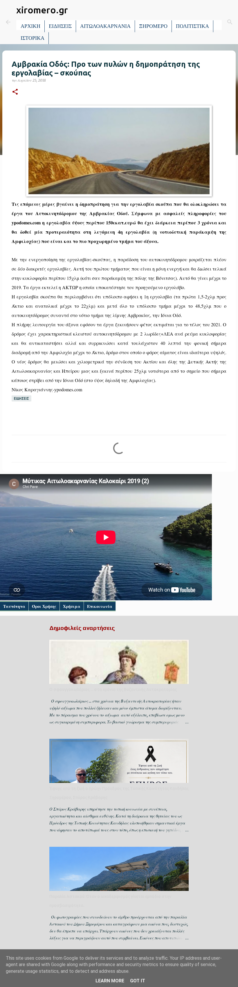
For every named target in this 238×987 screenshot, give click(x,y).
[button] (15, 92)
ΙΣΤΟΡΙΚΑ (32, 38)
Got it (137, 981)
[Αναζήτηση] (229, 22)
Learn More (109, 981)
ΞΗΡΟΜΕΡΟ (153, 26)
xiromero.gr (42, 10)
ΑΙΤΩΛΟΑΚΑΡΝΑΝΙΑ (105, 26)
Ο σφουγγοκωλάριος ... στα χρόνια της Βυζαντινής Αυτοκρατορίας (113, 689)
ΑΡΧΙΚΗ (30, 26)
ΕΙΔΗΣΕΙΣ (60, 26)
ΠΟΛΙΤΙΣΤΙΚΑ (192, 26)
